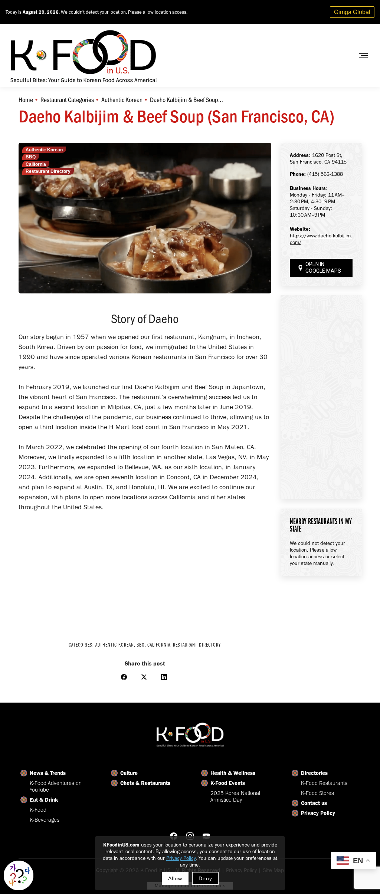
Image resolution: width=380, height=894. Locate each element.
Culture (129, 773)
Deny (205, 878)
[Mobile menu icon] (363, 55)
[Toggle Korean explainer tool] (18, 875)
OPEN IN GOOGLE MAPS (323, 267)
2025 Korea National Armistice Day (235, 796)
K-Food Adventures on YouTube (56, 786)
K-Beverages (44, 819)
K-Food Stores (317, 793)
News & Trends (48, 773)
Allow (175, 878)
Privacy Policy (181, 858)
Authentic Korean (44, 149)
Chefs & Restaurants (145, 783)
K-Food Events (227, 783)
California (36, 164)
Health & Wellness (232, 773)
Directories (314, 773)
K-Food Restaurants (324, 783)
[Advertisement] (145, 572)
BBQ (31, 157)
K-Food (38, 809)
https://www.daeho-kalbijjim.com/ (321, 239)
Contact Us (329, 55)
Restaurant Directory (48, 171)
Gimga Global (352, 12)
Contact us (314, 803)
